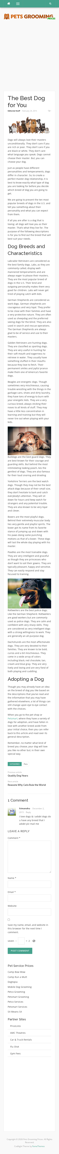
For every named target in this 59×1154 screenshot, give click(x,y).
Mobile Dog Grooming (20, 986)
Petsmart (13, 718)
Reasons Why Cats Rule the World (27, 785)
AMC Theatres (18, 1032)
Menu (16, 3)
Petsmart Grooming (18, 996)
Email (12, 892)
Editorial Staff (14, 111)
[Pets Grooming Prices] (29, 16)
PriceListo (15, 1026)
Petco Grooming (16, 991)
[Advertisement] (29, 55)
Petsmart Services (17, 1006)
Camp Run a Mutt (17, 977)
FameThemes (38, 1146)
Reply (28, 812)
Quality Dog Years (18, 775)
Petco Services (15, 1001)
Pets (26, 764)
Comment (14, 837)
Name (12, 878)
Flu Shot (14, 1046)
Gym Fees (15, 1053)
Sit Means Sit (15, 1011)
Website (12, 905)
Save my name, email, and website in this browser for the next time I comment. (28, 928)
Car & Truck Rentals (21, 1039)
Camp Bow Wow (16, 971)
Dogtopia (13, 981)
